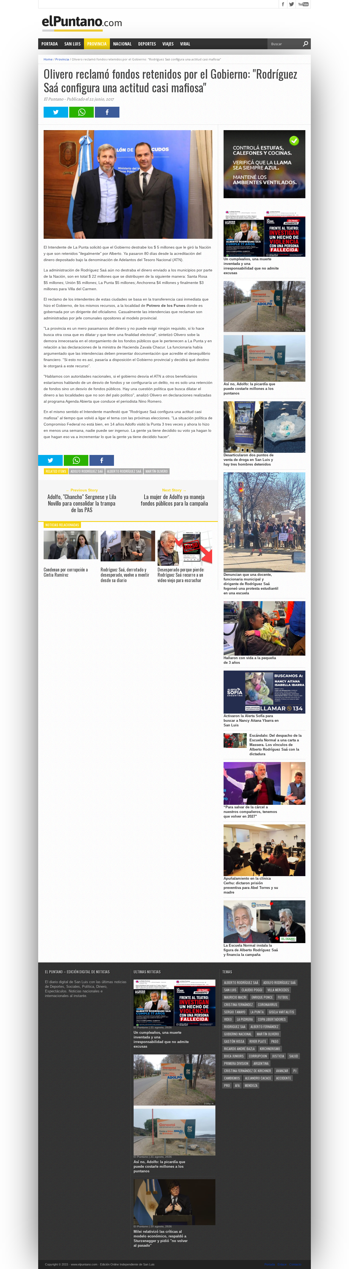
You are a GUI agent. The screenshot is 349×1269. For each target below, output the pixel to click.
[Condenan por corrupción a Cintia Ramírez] (71, 557)
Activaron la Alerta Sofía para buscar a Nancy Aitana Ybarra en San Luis (251, 720)
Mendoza (251, 1085)
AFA (237, 1085)
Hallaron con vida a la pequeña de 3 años (250, 660)
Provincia (97, 44)
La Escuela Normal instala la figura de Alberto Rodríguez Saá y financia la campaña (251, 950)
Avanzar (282, 1070)
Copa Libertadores (272, 1019)
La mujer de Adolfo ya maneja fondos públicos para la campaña (174, 499)
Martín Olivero (157, 471)
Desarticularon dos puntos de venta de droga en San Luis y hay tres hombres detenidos (248, 459)
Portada (49, 44)
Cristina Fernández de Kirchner (247, 1070)
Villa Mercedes (278, 989)
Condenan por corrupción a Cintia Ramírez (66, 572)
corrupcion (258, 1056)
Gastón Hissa (234, 1041)
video (228, 1019)
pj (294, 1070)
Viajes (168, 44)
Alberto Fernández (264, 1026)
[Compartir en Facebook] (107, 116)
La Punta (257, 1012)
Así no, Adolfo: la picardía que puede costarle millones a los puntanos (249, 388)
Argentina (261, 1063)
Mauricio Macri (235, 997)
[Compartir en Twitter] (56, 116)
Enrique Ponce (262, 997)
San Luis (72, 44)
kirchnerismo (270, 1048)
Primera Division (236, 1063)
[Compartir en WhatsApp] (81, 116)
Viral (185, 44)
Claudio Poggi (252, 989)
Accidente (283, 1078)
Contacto (295, 1264)
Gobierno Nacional (238, 1034)
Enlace (282, 1264)
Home (48, 59)
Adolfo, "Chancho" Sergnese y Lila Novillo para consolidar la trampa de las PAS (81, 503)
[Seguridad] (264, 197)
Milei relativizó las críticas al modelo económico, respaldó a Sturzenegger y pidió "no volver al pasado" (161, 1238)
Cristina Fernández (238, 1004)
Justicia (278, 1056)
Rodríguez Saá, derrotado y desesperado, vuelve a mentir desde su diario (125, 574)
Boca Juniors (234, 1056)
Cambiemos (232, 1078)
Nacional (122, 44)
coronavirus (267, 1004)
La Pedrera (245, 1019)
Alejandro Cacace (258, 1078)
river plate (257, 1041)
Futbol (283, 997)
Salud (293, 1056)
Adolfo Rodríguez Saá (87, 471)
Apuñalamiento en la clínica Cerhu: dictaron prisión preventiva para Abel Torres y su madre (251, 885)
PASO (274, 1041)
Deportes (147, 44)
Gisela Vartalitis (281, 1012)
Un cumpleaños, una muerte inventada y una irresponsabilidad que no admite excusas (251, 266)
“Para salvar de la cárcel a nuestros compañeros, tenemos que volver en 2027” (250, 811)
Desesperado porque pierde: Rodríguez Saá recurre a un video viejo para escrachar (181, 574)
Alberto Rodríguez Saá (124, 471)
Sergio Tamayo (234, 1012)
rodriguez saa (234, 1026)
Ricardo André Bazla (239, 1048)
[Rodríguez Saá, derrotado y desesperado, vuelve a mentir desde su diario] (128, 560)
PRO (227, 1085)
